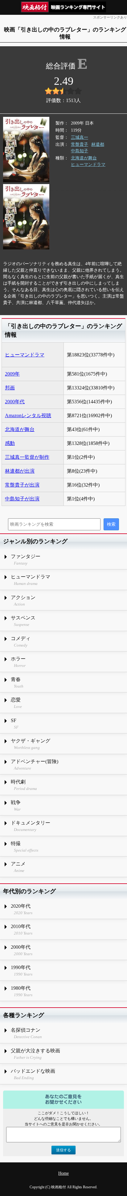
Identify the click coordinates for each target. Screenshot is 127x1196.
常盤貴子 (79, 144)
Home (63, 1173)
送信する (63, 1150)
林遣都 (97, 144)
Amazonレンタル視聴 (28, 415)
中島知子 (79, 151)
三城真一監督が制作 (27, 457)
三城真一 (79, 137)
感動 (10, 443)
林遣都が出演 (20, 471)
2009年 (12, 373)
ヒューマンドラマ (88, 164)
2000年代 (15, 401)
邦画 (10, 387)
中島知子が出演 (22, 498)
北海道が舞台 (84, 158)
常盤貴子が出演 (22, 484)
